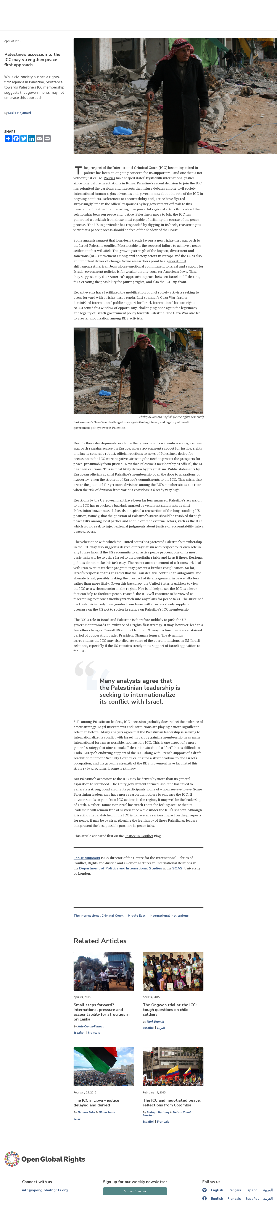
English (217, 1190)
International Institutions (169, 915)
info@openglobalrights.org (45, 1190)
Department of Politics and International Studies (120, 868)
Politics (109, 178)
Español (79, 1033)
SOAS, (178, 868)
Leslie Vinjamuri (19, 113)
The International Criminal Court (99, 915)
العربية (161, 1028)
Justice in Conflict (139, 836)
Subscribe (132, 1191)
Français (94, 1033)
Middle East (136, 915)
